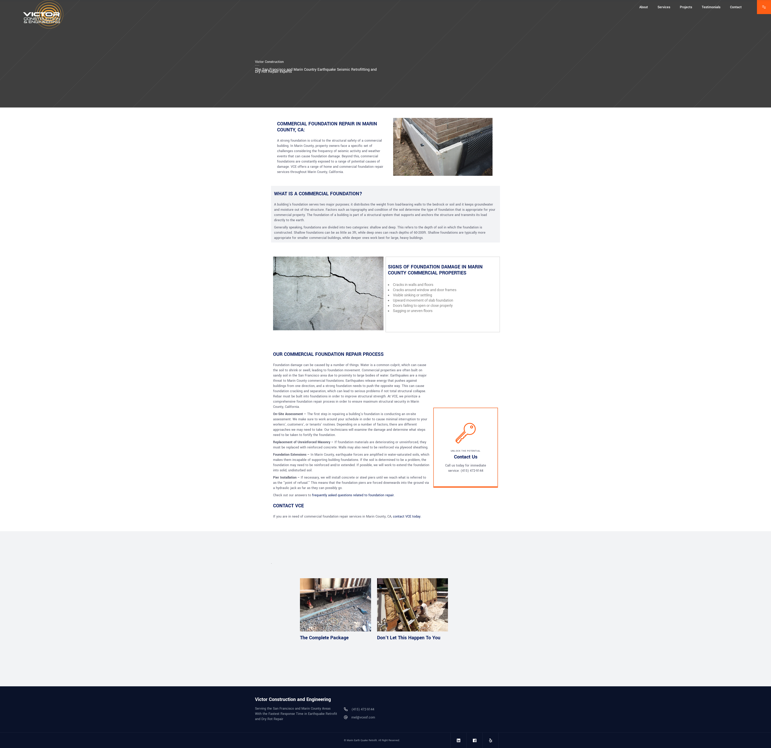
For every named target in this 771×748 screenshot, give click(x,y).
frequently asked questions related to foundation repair (353, 495)
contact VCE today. (407, 516)
